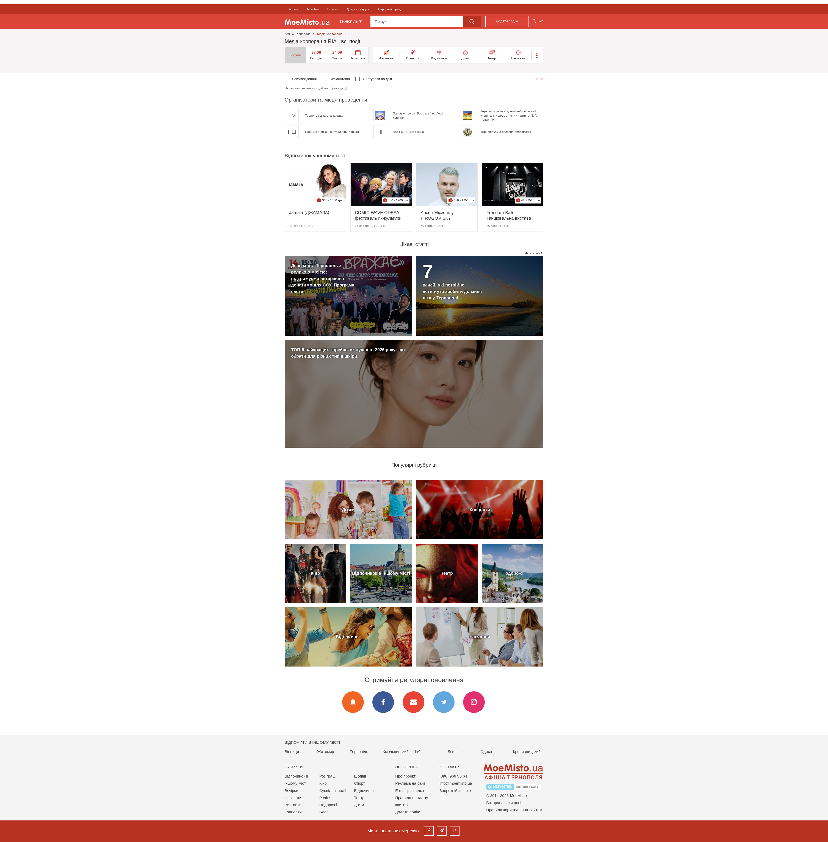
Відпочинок (439, 58)
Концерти (413, 58)
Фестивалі (386, 58)
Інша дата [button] (358, 58)
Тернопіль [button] (349, 21)
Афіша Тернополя (298, 34)
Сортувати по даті (377, 79)
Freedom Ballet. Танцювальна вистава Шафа (508, 215)
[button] (537, 55)
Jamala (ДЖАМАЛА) (309, 212)
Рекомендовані (304, 79)
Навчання (518, 58)
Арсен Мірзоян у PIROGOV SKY (437, 215)
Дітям (465, 58)
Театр (492, 58)
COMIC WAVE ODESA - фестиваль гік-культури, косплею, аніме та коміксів (379, 215)
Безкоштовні (339, 79)
